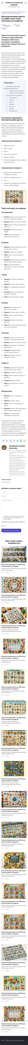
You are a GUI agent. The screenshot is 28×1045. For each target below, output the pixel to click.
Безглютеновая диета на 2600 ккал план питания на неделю (13, 810)
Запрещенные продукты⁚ (16, 93)
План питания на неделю (14, 95)
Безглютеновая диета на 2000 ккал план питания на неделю (13, 994)
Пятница (11, 106)
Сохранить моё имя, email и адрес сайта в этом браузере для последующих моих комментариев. (13, 518)
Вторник (11, 100)
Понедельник (13, 97)
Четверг (11, 104)
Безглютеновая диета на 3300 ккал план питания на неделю (13, 626)
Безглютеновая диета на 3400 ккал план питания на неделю (13, 596)
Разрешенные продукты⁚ (16, 91)
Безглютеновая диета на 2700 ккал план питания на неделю (13, 779)
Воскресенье (13, 111)
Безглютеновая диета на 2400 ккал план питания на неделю (13, 871)
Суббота (11, 108)
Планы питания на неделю (14, 4)
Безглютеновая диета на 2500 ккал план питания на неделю (13, 841)
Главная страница (6, 12)
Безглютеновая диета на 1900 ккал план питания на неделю (13, 1024)
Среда (11, 102)
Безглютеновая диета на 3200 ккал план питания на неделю (13, 657)
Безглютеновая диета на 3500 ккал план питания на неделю (13, 565)
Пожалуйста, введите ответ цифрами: (13, 522)
